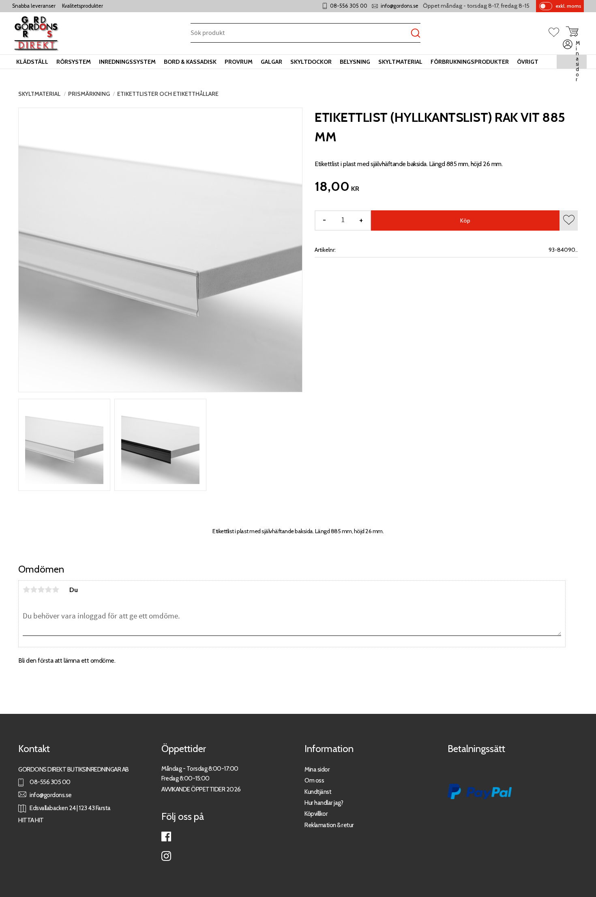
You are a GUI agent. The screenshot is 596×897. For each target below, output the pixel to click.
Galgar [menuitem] (271, 61)
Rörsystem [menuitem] (73, 61)
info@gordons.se (399, 6)
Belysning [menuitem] (355, 61)
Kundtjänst (317, 791)
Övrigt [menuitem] (527, 61)
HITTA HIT (31, 820)
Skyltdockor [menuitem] (311, 61)
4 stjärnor (48, 589)
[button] (557, 33)
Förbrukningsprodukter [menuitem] (470, 61)
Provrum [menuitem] (239, 61)
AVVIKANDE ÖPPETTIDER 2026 (201, 789)
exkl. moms (568, 6)
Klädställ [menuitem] (32, 61)
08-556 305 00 (348, 6)
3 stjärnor (41, 589)
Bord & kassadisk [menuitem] (190, 61)
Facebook (166, 836)
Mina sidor (317, 769)
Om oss (314, 780)
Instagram (166, 856)
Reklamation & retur (329, 825)
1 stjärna (26, 589)
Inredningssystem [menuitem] (127, 61)
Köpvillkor (316, 813)
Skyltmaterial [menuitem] (400, 61)
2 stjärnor (33, 589)
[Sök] (415, 33)
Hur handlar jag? (323, 802)
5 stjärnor (55, 589)
